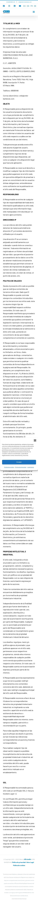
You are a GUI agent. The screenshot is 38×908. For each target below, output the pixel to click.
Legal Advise (30, 467)
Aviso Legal (30, 862)
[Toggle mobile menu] (34, 12)
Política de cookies (9, 467)
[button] (35, 440)
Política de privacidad (20, 467)
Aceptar (19, 462)
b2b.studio (27, 859)
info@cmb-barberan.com (25, 2)
